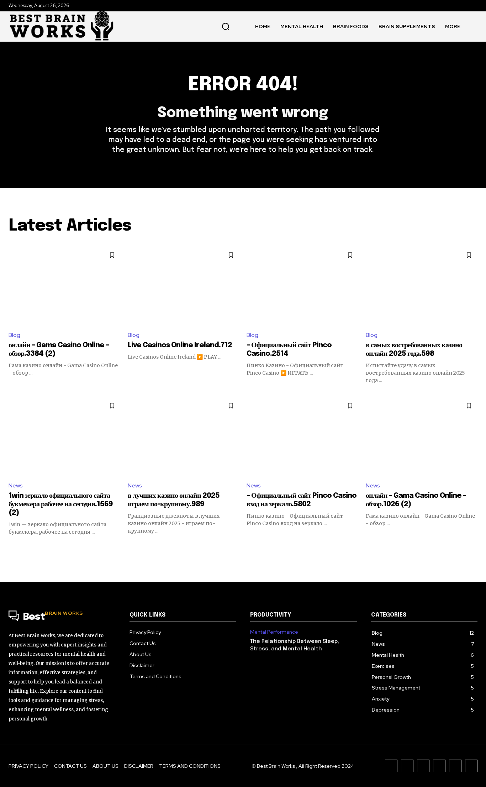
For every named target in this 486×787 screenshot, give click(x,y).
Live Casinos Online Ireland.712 (180, 345)
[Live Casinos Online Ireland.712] (184, 286)
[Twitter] (455, 766)
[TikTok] (423, 766)
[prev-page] (13, 548)
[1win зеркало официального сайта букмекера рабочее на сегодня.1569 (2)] (65, 436)
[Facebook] (391, 766)
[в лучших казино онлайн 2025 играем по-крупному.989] (184, 436)
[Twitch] (439, 766)
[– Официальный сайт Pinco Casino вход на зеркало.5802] (303, 436)
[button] (225, 26)
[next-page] (473, 548)
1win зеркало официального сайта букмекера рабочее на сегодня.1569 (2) (61, 504)
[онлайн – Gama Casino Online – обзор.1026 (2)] (422, 436)
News (16, 485)
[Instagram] (407, 766)
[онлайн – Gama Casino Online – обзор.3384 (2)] (65, 286)
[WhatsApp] (471, 766)
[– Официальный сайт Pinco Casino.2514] (303, 286)
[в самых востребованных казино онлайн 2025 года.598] (422, 286)
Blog (14, 335)
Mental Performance (274, 632)
